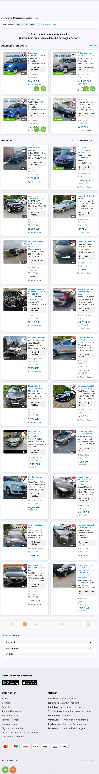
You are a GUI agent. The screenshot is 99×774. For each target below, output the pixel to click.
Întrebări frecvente (11, 711)
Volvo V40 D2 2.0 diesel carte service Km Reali (37, 433)
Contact (6, 703)
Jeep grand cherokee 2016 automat (83, 150)
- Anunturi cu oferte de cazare (69, 711)
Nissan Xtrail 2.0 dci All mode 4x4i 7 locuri (86, 291)
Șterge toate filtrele (50, 25)
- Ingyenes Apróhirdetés (67, 724)
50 (96, 140)
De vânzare (82, 99)
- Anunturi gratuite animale (68, 719)
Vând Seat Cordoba (86, 241)
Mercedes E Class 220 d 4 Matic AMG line (36, 567)
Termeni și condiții (10, 719)
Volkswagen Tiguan (85, 53)
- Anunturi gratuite (62, 698)
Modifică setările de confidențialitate (20, 732)
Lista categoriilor (10, 724)
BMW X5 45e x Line (36, 148)
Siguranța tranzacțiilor (12, 728)
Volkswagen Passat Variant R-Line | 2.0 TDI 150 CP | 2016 (36, 291)
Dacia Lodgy (33, 53)
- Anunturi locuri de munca (66, 707)
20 (91, 140)
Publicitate (7, 707)
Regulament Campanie (13, 736)
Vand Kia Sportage (36, 337)
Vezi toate (93, 46)
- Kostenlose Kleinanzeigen (66, 728)
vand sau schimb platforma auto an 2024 (36, 243)
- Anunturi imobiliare (63, 703)
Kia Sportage (34, 99)
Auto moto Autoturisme (27, 24)
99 (62, 624)
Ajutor (5, 698)
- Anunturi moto (61, 715)
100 (75, 624)
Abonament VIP (10, 715)
